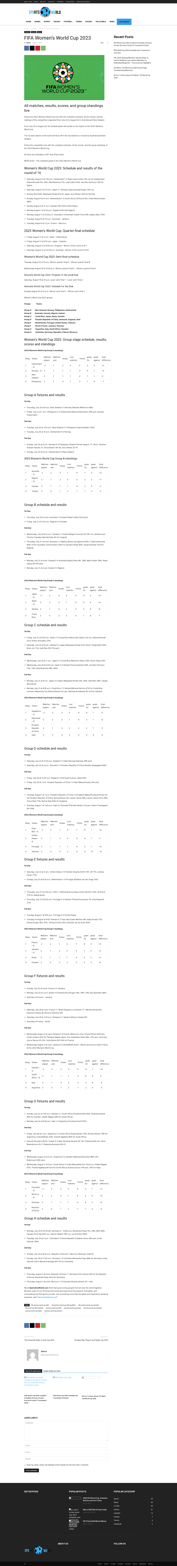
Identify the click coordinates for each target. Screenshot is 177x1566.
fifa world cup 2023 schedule (34, 1308)
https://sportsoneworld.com (50, 1355)
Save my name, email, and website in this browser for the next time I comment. (58, 1465)
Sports (47, 21)
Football (68, 21)
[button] (150, 22)
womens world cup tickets (33, 1311)
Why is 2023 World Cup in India (95, 1510)
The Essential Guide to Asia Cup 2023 (39, 1340)
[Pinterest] (37, 48)
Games (37, 21)
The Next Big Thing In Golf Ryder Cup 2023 (91, 1340)
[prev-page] (25, 1407)
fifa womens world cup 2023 (40, 1305)
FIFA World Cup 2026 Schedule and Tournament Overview (132, 51)
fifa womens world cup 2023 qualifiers (64, 1305)
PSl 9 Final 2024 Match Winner (94, 1521)
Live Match (124, 22)
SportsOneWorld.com (47, 1297)
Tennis (79, 21)
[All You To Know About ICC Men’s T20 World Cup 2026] (95, 1385)
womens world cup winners (53, 1311)
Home (36, 2)
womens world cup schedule (93, 1308)
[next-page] (29, 1407)
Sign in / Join (28, 2)
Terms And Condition (83, 2)
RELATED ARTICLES (33, 1371)
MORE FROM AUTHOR (52, 1371)
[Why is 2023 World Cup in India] (75, 1517)
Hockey (88, 21)
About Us (43, 2)
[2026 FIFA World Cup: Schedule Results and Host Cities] (75, 1501)
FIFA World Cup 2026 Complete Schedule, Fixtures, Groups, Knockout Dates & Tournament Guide (133, 44)
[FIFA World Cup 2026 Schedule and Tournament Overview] (66, 1385)
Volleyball (101, 21)
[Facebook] (26, 48)
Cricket (56, 21)
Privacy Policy (70, 2)
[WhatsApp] (43, 48)
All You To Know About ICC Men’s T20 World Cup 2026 (132, 76)
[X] (32, 48)
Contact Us (51, 2)
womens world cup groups (72, 1308)
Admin (28, 43)
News (112, 21)
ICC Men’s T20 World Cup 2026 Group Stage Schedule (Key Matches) (130, 69)
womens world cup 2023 (53, 1308)
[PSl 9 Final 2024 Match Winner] (75, 1525)
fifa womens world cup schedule (88, 1305)
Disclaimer (60, 2)
